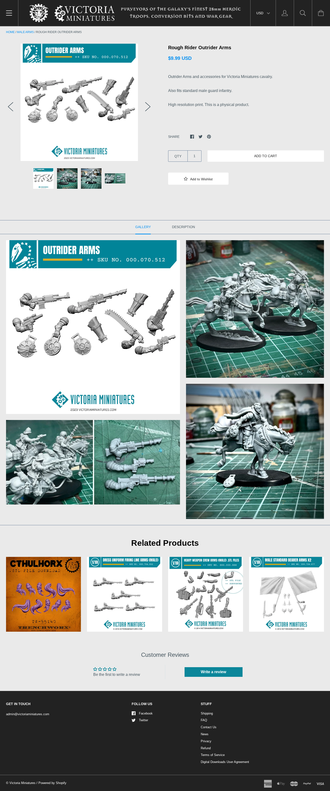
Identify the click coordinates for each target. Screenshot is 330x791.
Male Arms (25, 32)
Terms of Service (213, 755)
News (204, 734)
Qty (177, 156)
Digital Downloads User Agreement (225, 762)
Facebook (146, 713)
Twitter (143, 720)
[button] (198, 179)
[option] (79, 102)
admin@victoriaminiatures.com (27, 714)
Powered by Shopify (52, 783)
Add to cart (265, 156)
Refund (206, 748)
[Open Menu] (9, 13)
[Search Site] (303, 13)
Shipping (207, 713)
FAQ (204, 720)
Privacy (206, 741)
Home (10, 32)
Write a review (213, 672)
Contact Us (208, 727)
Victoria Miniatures (22, 783)
